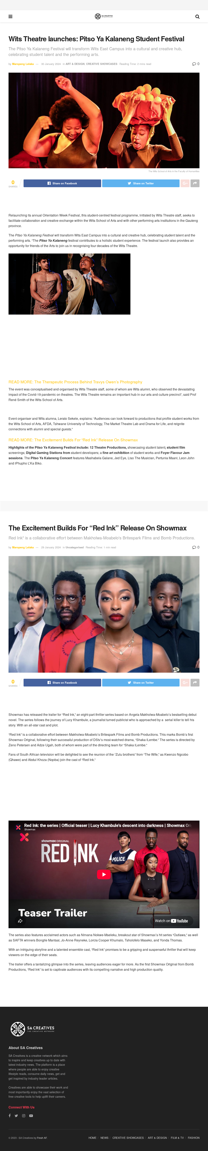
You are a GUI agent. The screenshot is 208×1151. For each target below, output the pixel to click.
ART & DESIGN (75, 64)
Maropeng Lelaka (23, 64)
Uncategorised (75, 547)
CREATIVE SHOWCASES (101, 64)
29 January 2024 (51, 547)
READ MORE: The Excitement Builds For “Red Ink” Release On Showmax (74, 439)
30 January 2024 (51, 64)
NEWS (104, 1138)
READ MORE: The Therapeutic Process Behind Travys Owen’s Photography (76, 381)
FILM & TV (177, 1138)
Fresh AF (42, 1137)
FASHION (193, 1138)
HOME (92, 1138)
